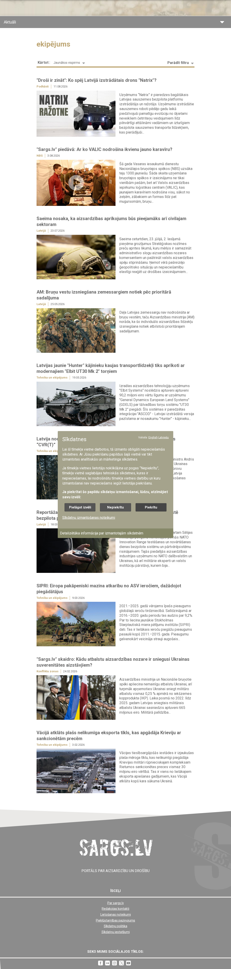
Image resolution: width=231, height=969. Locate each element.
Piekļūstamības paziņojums (115, 920)
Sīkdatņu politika (115, 926)
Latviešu (163, 437)
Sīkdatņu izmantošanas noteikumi (88, 517)
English (153, 437)
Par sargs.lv (115, 903)
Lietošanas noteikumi (115, 914)
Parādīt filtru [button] (178, 63)
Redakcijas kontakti (115, 908)
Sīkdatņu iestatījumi (116, 932)
